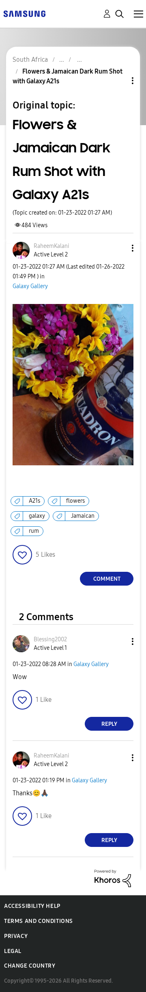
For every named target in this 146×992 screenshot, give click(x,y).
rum (34, 530)
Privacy (16, 936)
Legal (12, 951)
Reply (109, 724)
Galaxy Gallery (30, 286)
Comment (106, 578)
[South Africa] (24, 13)
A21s (34, 500)
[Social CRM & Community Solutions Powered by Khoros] (112, 878)
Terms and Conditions (38, 921)
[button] (119, 248)
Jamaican (82, 515)
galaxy (37, 515)
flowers (75, 500)
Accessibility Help (32, 906)
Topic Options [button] (118, 80)
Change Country (29, 965)
